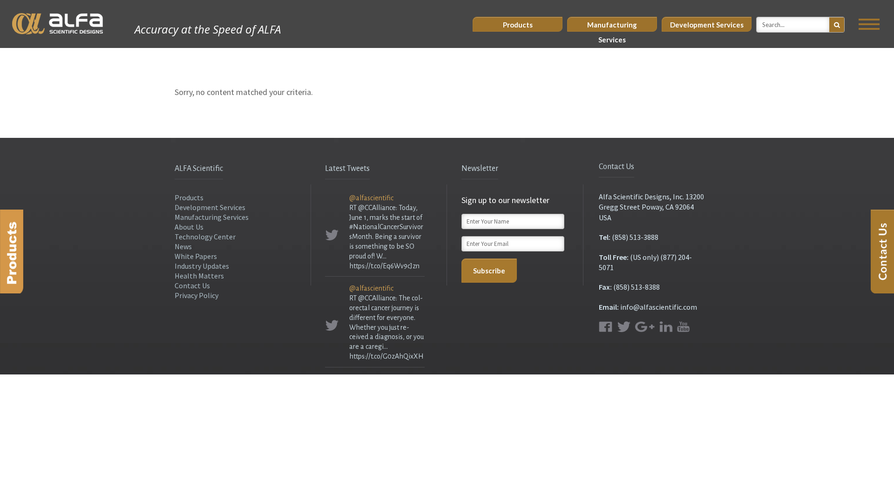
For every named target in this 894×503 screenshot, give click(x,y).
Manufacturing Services (612, 26)
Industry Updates (202, 266)
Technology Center (205, 236)
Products (518, 24)
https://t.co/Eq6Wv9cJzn (384, 266)
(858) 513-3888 (635, 237)
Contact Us (192, 285)
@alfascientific (371, 198)
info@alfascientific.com (658, 307)
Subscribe (489, 270)
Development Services (707, 24)
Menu (869, 24)
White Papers (196, 256)
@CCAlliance (377, 207)
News (183, 246)
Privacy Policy (196, 295)
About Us (189, 226)
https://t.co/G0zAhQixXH (386, 356)
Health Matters (199, 275)
